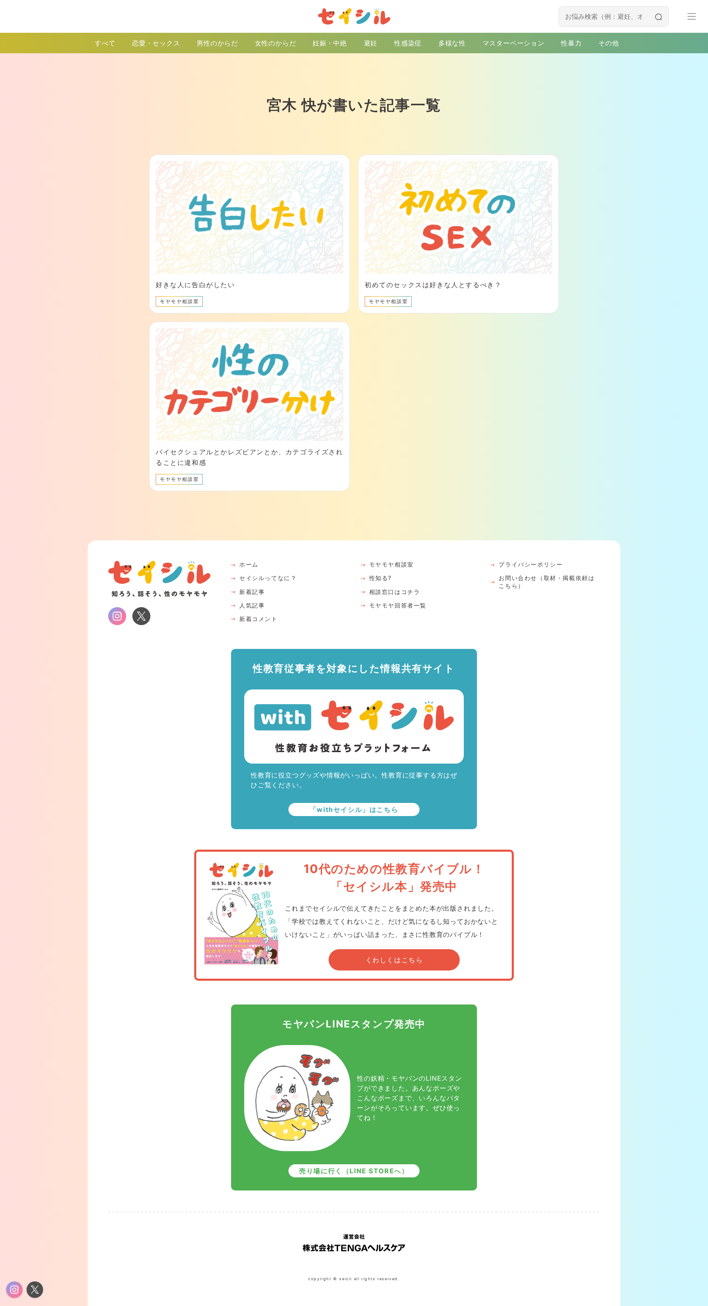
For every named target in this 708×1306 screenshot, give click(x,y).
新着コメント (258, 618)
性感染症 (408, 43)
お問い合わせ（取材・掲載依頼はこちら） (547, 581)
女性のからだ (275, 43)
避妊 (371, 43)
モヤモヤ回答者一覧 (398, 605)
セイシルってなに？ (268, 577)
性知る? (380, 577)
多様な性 (452, 43)
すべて (105, 43)
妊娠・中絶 (330, 43)
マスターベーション (514, 43)
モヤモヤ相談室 (391, 564)
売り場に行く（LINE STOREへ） (353, 1171)
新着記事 (252, 591)
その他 (608, 43)
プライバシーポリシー (531, 564)
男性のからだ (217, 43)
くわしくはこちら (394, 960)
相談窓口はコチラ (394, 591)
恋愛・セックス (156, 43)
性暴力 (571, 43)
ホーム (249, 564)
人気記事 (252, 605)
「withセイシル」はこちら (354, 809)
